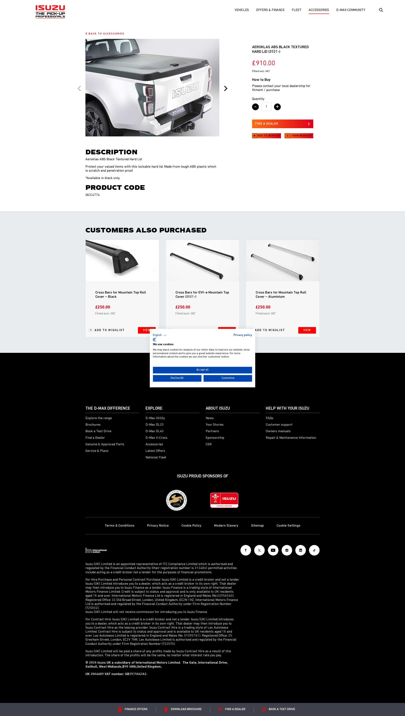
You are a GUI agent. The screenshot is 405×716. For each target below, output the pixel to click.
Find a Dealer (95, 438)
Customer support (279, 425)
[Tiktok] (314, 550)
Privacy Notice (158, 525)
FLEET (296, 10)
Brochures (93, 425)
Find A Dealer (266, 123)
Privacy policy (243, 335)
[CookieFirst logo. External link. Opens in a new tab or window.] (154, 340)
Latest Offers (155, 451)
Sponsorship (215, 438)
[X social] (259, 550)
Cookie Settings (288, 525)
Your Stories (215, 425)
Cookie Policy (191, 525)
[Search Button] (380, 10)
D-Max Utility (155, 418)
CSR (209, 444)
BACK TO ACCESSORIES (106, 33)
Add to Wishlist (269, 136)
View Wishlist (302, 136)
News (210, 418)
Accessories (319, 10)
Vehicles (242, 10)
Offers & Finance (270, 10)
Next (226, 88)
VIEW (147, 330)
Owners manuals (278, 431)
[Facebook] (245, 550)
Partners (212, 431)
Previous (79, 88)
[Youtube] (273, 550)
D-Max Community (350, 10)
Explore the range (98, 418)
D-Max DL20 (155, 425)
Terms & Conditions (119, 525)
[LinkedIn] (300, 550)
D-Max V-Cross (156, 438)
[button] (159, 335)
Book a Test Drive (98, 431)
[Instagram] (287, 550)
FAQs (269, 418)
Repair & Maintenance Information (291, 438)
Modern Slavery (226, 525)
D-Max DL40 (155, 431)
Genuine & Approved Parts (104, 444)
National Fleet (156, 457)
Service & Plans (96, 451)
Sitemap (257, 525)
